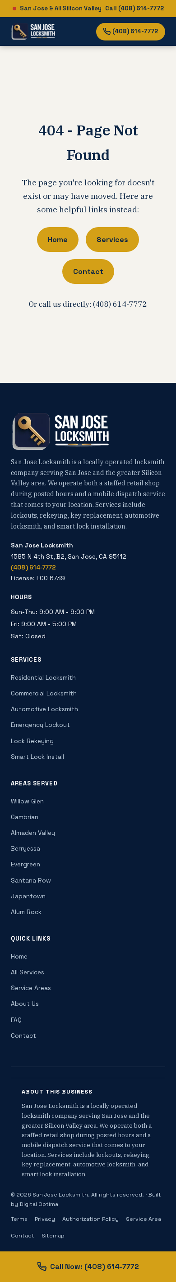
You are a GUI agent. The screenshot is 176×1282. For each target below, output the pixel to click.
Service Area (143, 1219)
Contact (88, 271)
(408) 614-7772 (135, 31)
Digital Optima (38, 1204)
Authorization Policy (90, 1219)
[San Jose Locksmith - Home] (33, 31)
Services (112, 239)
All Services (27, 972)
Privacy (45, 1219)
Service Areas (31, 988)
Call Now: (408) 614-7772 (94, 1266)
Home (58, 239)
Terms (19, 1219)
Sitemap (53, 1235)
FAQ (16, 1020)
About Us (25, 1004)
